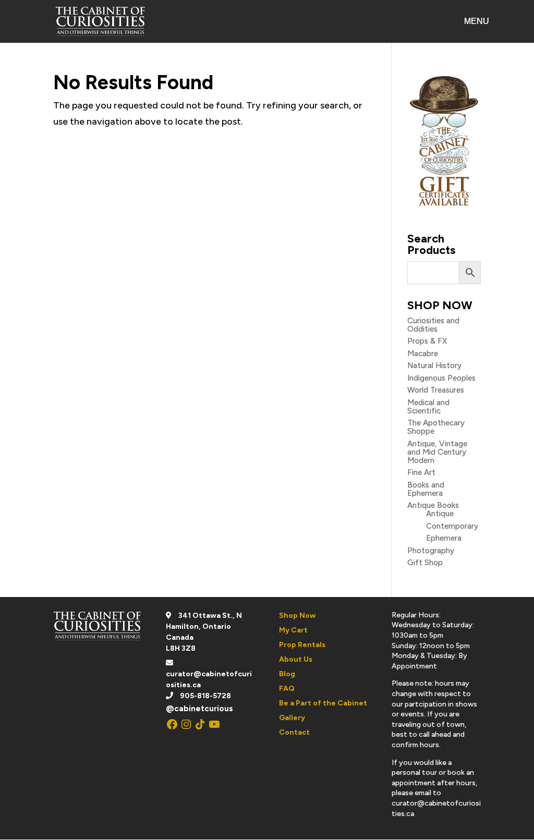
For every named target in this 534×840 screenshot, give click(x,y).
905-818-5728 (205, 695)
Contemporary (452, 526)
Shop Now (297, 615)
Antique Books (433, 505)
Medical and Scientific (428, 407)
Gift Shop (425, 562)
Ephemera (444, 538)
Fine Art (421, 472)
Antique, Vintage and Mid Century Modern (437, 452)
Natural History (434, 365)
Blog (287, 673)
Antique (440, 513)
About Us (295, 659)
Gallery (292, 717)
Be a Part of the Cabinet (323, 703)
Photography (430, 550)
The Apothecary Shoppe (436, 427)
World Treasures (435, 390)
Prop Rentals (302, 644)
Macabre (422, 353)
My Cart (293, 630)
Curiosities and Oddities (433, 325)
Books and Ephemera (425, 489)
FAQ (287, 688)
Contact (294, 732)
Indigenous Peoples (441, 378)
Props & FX (427, 341)
